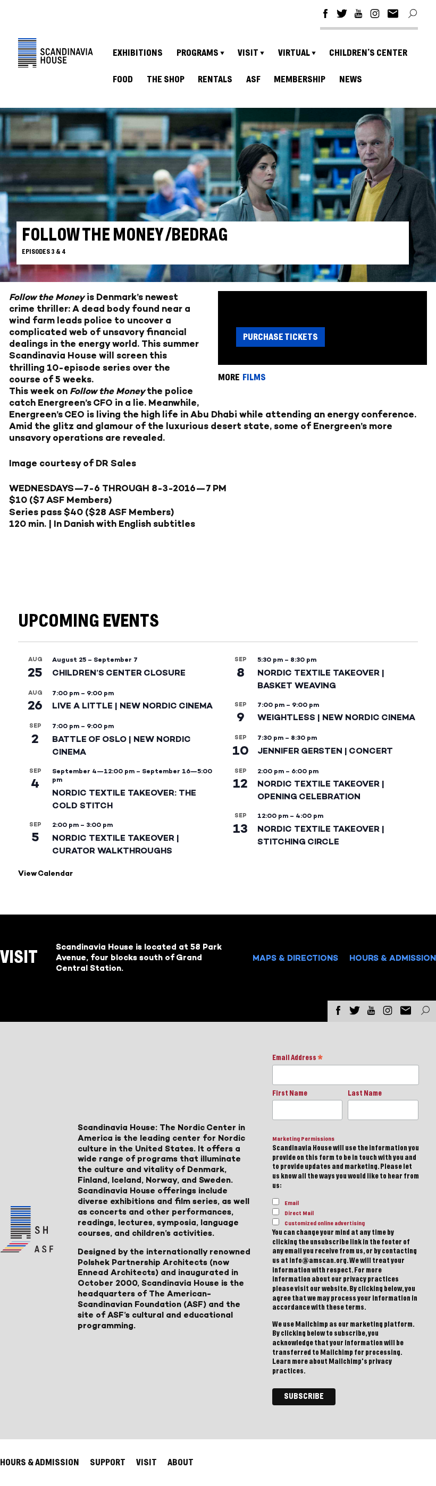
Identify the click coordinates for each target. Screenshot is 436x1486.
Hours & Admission (392, 958)
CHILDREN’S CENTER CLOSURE (119, 673)
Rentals (215, 79)
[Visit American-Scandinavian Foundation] (26, 1248)
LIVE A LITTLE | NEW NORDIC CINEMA (132, 706)
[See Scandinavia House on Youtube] (358, 15)
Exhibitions (138, 52)
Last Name (365, 1093)
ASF (253, 79)
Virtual (294, 52)
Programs (198, 52)
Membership (299, 79)
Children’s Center (368, 52)
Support (107, 1462)
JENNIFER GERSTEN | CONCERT (325, 751)
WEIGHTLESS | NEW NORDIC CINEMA (336, 717)
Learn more (290, 1361)
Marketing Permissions (303, 1139)
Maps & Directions (295, 958)
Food (123, 79)
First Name (289, 1093)
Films (254, 377)
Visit (248, 52)
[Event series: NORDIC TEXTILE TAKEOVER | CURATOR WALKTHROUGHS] (118, 825)
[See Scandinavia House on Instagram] (375, 15)
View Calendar (45, 873)
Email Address (297, 1058)
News (350, 79)
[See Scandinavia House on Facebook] (325, 15)
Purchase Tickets (280, 336)
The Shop (166, 79)
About (180, 1462)
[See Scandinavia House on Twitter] (342, 15)
